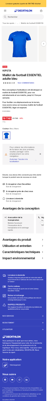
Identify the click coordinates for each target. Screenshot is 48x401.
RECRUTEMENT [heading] (8, 323)
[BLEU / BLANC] (6, 135)
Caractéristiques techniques (21, 252)
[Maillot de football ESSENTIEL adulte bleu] (20, 44)
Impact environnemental (18, 258)
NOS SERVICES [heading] (8, 316)
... (17, 23)
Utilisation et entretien (16, 246)
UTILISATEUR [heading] (7, 329)
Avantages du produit (16, 239)
